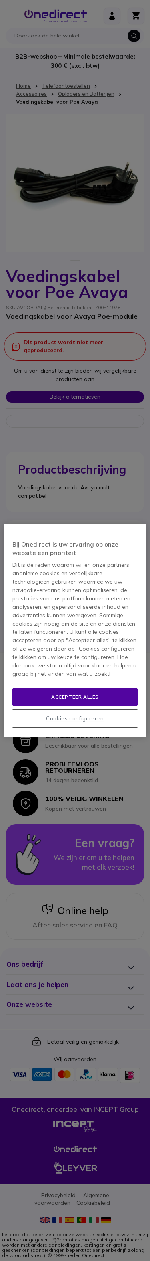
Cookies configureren (75, 718)
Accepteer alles (75, 697)
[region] (75, 630)
